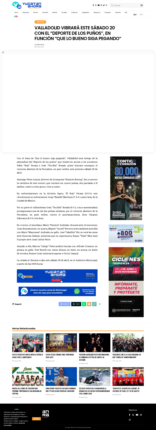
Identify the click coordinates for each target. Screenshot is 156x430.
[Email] (89, 304)
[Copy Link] (94, 304)
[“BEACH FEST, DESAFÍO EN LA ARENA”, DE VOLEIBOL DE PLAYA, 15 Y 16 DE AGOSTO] (128, 376)
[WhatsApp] (106, 5)
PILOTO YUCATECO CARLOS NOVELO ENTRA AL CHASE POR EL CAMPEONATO (27, 356)
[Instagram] (101, 5)
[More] (99, 304)
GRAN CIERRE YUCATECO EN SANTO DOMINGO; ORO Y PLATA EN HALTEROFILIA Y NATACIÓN (61, 389)
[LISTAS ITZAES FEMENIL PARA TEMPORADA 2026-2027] (61, 342)
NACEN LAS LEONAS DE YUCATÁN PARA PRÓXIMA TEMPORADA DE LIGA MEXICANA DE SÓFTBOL (27, 391)
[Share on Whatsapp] (84, 304)
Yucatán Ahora (39, 44)
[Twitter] (95, 5)
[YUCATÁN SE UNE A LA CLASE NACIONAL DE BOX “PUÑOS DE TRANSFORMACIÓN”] (128, 342)
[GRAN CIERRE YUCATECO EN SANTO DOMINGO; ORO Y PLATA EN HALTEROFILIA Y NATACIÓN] (61, 376)
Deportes (40, 22)
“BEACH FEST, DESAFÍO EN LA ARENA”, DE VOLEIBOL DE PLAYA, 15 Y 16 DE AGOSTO (126, 389)
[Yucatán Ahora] (26, 5)
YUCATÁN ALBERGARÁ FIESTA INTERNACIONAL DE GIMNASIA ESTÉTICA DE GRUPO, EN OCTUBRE (94, 357)
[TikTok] (104, 5)
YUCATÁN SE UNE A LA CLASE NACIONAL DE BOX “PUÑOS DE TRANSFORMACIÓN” (126, 356)
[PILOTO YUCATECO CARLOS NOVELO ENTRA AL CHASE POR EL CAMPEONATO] (28, 342)
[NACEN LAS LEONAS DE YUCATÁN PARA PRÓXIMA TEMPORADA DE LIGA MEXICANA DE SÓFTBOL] (28, 376)
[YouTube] (98, 5)
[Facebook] (93, 5)
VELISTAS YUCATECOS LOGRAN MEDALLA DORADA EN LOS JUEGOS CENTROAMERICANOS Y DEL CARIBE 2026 (94, 391)
